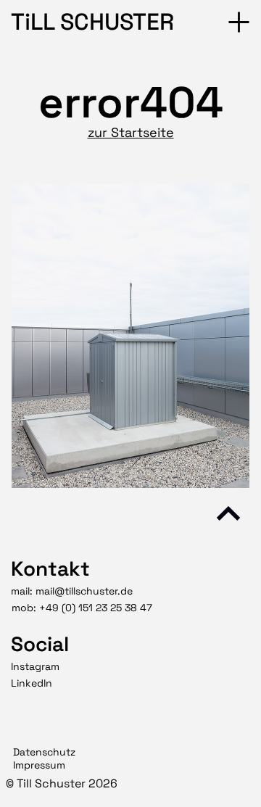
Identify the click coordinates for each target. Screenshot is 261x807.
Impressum (39, 764)
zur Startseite (131, 132)
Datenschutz (44, 751)
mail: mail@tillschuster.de (72, 590)
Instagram (35, 666)
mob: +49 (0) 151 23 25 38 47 (82, 607)
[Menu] (239, 22)
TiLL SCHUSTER (92, 21)
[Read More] (228, 513)
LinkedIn (31, 683)
